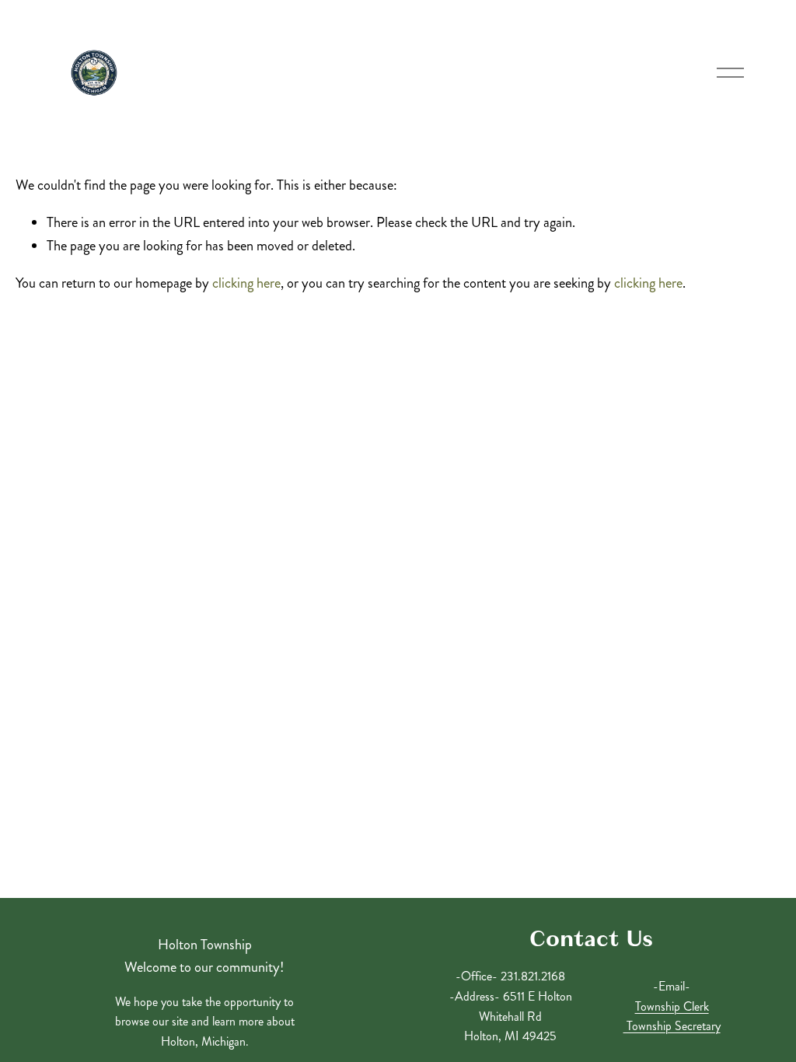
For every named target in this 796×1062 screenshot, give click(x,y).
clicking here (246, 283)
